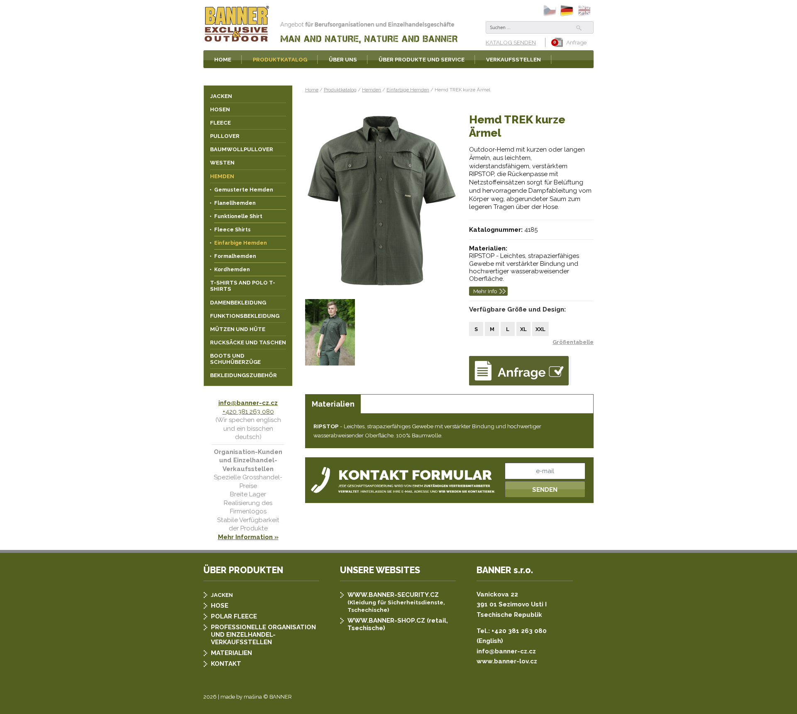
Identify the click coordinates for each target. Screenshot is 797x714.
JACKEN (222, 594)
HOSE (219, 605)
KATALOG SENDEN (511, 42)
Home (311, 90)
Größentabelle (573, 342)
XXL (540, 329)
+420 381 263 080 (248, 411)
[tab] (333, 404)
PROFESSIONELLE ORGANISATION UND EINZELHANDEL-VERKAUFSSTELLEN (263, 634)
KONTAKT (226, 663)
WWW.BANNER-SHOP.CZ (386, 620)
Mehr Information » (248, 537)
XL (523, 329)
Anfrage (576, 42)
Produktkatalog (340, 90)
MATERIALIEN (231, 653)
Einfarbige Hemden (407, 90)
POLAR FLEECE (234, 616)
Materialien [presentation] (333, 404)
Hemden (371, 90)
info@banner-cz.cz (248, 403)
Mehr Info (485, 291)
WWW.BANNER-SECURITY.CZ (393, 595)
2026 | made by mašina (232, 697)
